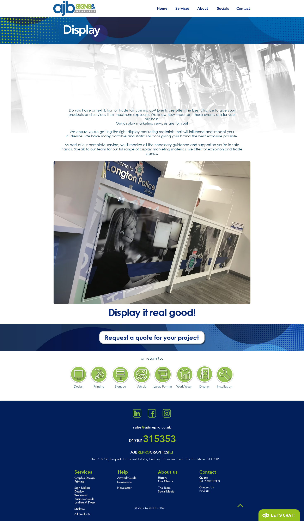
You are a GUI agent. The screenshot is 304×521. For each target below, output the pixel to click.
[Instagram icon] (167, 413)
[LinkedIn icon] (137, 413)
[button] (152, 232)
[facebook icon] (152, 413)
